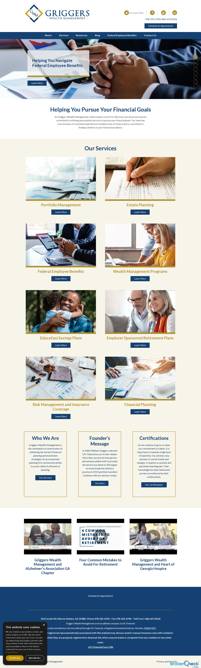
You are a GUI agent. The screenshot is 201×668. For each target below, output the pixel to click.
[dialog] (25, 643)
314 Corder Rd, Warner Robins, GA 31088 (63, 618)
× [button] (44, 625)
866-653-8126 (169, 19)
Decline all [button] (35, 658)
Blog (97, 35)
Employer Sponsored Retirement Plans (140, 338)
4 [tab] (195, 69)
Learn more (61, 212)
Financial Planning (140, 404)
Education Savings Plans (61, 338)
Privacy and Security (167, 661)
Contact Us (150, 35)
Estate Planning (140, 204)
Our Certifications (154, 484)
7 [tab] (195, 81)
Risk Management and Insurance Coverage (61, 406)
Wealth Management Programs (140, 271)
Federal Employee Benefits (122, 35)
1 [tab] (195, 57)
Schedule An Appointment (160, 25)
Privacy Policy (12, 652)
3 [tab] (195, 65)
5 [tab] (195, 73)
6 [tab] (195, 77)
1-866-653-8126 (151, 618)
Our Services (45, 477)
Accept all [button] (14, 658)
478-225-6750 (152, 19)
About (48, 35)
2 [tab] (195, 61)
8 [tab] (195, 86)
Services (63, 35)
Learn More (37, 83)
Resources (81, 35)
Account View (136, 12)
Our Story (100, 483)
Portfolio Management (61, 204)
